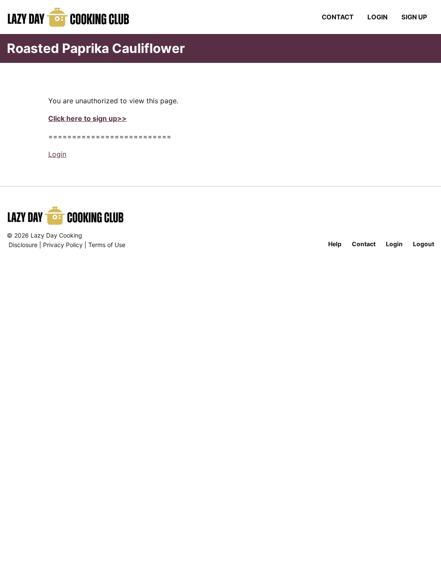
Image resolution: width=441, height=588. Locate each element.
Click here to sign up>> (87, 118)
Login (377, 17)
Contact (338, 17)
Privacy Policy (63, 244)
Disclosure (23, 244)
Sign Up (414, 17)
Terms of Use (106, 244)
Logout (423, 244)
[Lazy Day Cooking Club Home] (77, 17)
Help (335, 244)
